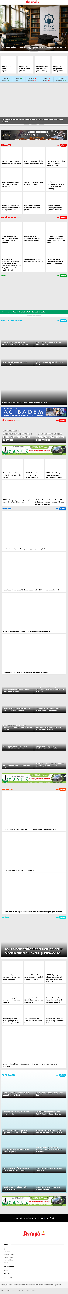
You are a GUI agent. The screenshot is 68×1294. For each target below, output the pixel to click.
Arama (51, 8)
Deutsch (5, 47)
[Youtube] (45, 1291)
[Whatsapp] (9, 1291)
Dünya (5, 22)
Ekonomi (5, 32)
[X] (27, 1291)
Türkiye (5, 18)
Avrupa (5, 25)
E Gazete (5, 14)
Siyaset (5, 43)
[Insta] (36, 1291)
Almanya (6, 29)
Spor (4, 40)
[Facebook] (18, 1291)
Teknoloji (6, 36)
